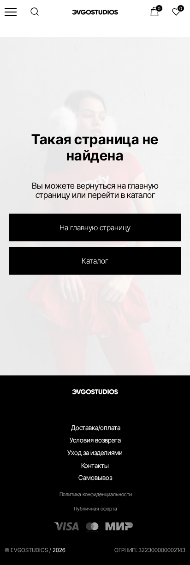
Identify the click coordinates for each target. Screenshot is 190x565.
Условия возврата (95, 554)
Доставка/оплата (95, 541)
